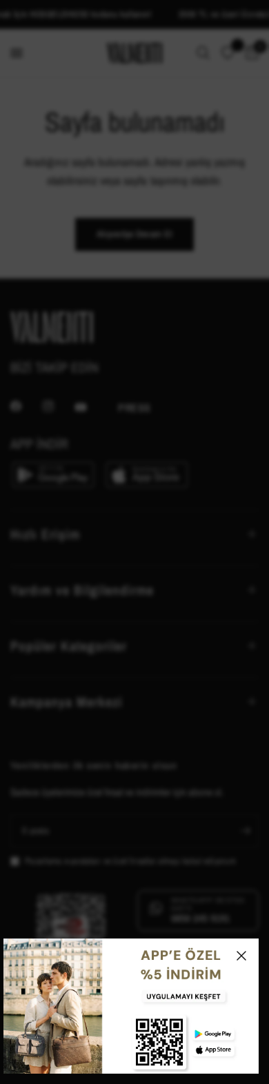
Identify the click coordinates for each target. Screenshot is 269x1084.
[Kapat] (241, 955)
